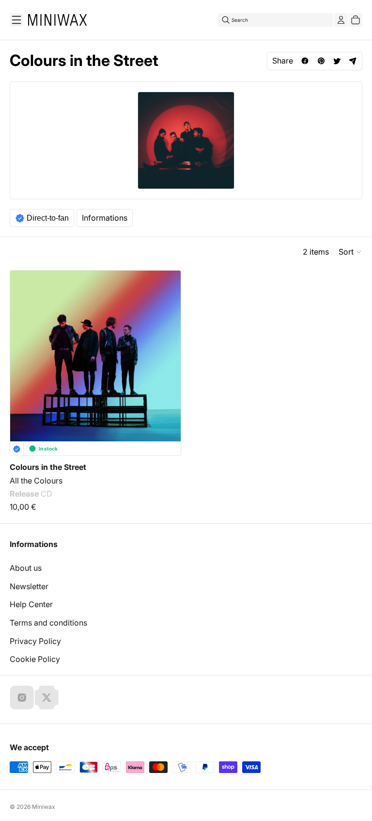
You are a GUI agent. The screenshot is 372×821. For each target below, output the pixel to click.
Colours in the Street (48, 467)
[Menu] (16, 20)
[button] (350, 251)
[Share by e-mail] (353, 61)
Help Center (31, 604)
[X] (46, 697)
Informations (104, 218)
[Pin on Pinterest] (321, 61)
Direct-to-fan (48, 218)
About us (26, 568)
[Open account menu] (341, 20)
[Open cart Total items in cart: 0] (355, 20)
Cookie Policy (35, 659)
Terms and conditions (48, 623)
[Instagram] (22, 697)
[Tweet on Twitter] (337, 61)
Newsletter (29, 586)
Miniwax (43, 806)
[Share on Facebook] (305, 61)
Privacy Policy (35, 641)
